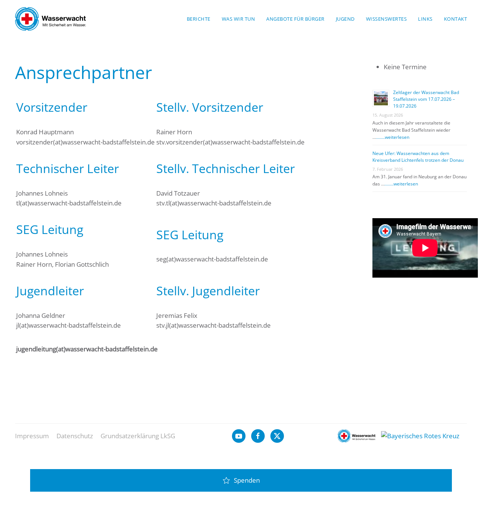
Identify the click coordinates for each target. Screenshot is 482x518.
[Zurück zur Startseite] (50, 19)
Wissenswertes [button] (386, 18)
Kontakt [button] (455, 18)
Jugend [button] (345, 18)
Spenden (247, 480)
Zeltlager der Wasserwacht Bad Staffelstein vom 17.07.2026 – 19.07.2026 (426, 99)
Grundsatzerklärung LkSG (138, 435)
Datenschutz (74, 435)
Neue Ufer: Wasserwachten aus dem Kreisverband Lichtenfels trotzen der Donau (418, 156)
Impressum (32, 435)
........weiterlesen (392, 137)
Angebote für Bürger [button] (295, 18)
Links (425, 18)
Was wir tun (238, 18)
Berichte (198, 18)
